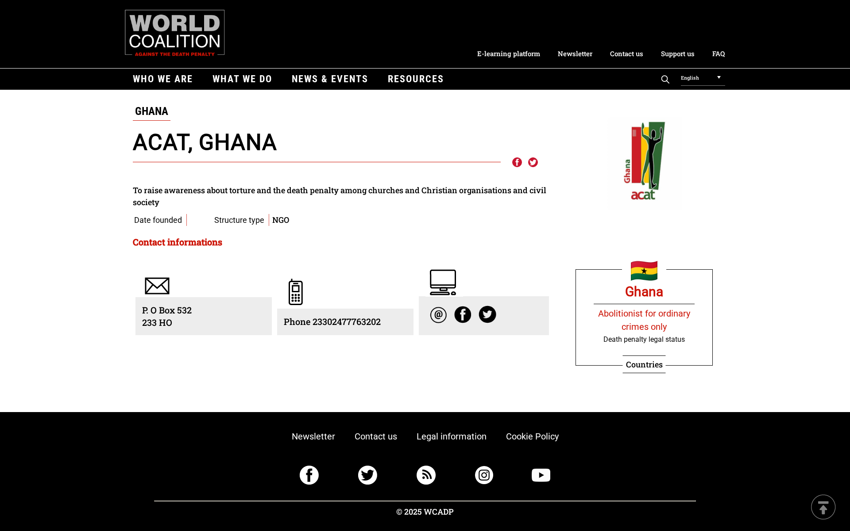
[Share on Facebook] (517, 163)
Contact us (626, 53)
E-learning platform (508, 53)
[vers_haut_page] (823, 507)
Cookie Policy (532, 436)
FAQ (718, 53)
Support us (678, 53)
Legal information (452, 436)
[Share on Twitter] (533, 163)
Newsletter (575, 53)
